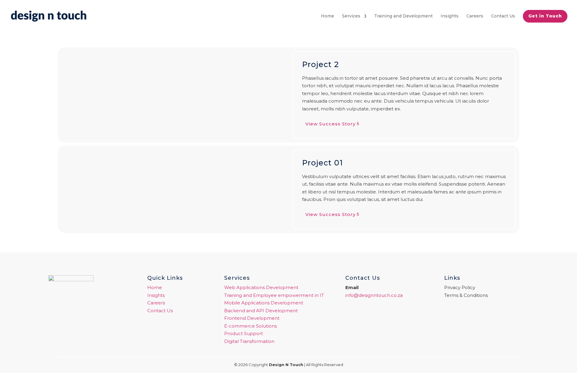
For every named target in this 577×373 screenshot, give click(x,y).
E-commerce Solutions (250, 326)
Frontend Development (251, 318)
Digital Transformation (249, 341)
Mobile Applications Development (263, 303)
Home (327, 16)
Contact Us (503, 16)
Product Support (243, 333)
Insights (450, 16)
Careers (474, 16)
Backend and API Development (261, 310)
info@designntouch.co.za (374, 295)
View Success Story (330, 124)
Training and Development (403, 16)
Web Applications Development (261, 287)
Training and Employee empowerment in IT (274, 295)
